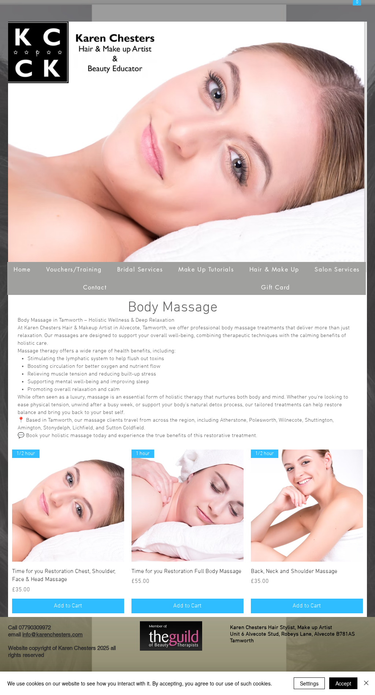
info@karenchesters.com (52, 634)
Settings (309, 683)
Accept (343, 683)
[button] (74, 269)
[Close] (366, 683)
